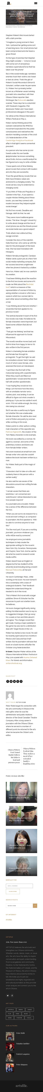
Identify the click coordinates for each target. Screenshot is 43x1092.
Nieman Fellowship (14, 570)
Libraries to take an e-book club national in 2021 (20, 846)
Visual (29, 1017)
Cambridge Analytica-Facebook (19, 140)
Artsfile (9, 920)
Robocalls (22, 100)
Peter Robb (21, 702)
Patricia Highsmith (13, 432)
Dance (30, 1009)
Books (21, 22)
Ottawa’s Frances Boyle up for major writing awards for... (21, 796)
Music (26, 1013)
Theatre (19, 1017)
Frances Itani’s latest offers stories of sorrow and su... (20, 869)
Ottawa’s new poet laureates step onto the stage (20, 819)
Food (17, 1013)
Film (9, 1013)
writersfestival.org (14, 663)
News (10, 1017)
